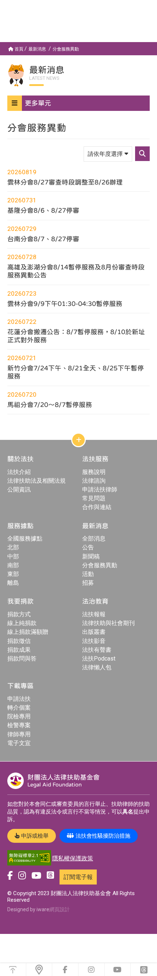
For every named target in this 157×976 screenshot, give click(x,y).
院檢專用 (19, 716)
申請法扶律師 (99, 489)
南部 (13, 565)
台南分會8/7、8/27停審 (43, 239)
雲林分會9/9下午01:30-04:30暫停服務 (64, 303)
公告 (88, 547)
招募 (88, 582)
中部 (13, 556)
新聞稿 (91, 556)
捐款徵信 (19, 640)
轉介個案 (19, 707)
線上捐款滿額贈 (27, 631)
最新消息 (37, 49)
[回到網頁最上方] (13, 969)
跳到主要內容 (17, 3)
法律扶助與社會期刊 (108, 623)
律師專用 (19, 734)
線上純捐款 (22, 623)
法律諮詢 (94, 480)
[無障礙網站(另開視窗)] (29, 858)
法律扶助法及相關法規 (36, 480)
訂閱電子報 (78, 877)
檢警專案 (19, 725)
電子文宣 (19, 743)
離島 (13, 582)
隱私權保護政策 (72, 858)
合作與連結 (96, 507)
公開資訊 (19, 489)
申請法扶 (19, 698)
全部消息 (94, 538)
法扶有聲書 (96, 649)
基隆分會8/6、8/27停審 (43, 210)
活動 (88, 574)
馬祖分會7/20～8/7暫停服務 (49, 404)
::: (1, 45)
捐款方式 (19, 614)
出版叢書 (94, 631)
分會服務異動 (66, 49)
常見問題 (94, 498)
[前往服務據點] (39, 969)
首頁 (19, 49)
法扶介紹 (19, 471)
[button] (78, 103)
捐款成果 (19, 649)
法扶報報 (94, 614)
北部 (13, 547)
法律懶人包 (96, 667)
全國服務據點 (24, 538)
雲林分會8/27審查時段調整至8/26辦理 (65, 182)
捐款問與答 (22, 658)
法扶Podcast (98, 658)
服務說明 (94, 471)
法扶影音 (94, 640)
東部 (13, 574)
